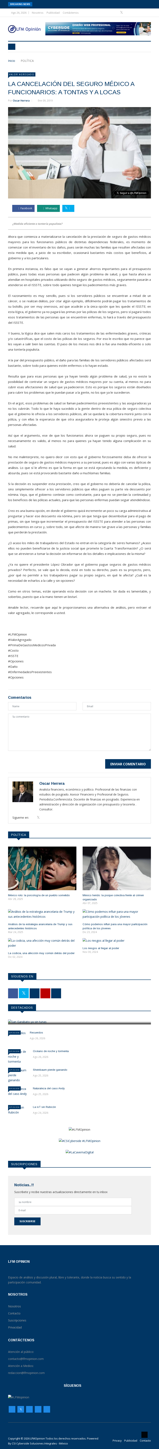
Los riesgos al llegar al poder (101, 948)
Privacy (117, 1440)
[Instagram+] (128, 12)
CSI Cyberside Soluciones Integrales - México (40, 1443)
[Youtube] (134, 12)
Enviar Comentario (128, 764)
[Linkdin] (140, 12)
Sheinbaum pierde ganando (50, 1069)
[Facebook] (115, 12)
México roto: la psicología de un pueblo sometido (39, 895)
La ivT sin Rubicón (44, 1107)
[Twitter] (122, 12)
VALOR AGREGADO (21, 74)
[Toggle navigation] (11, 47)
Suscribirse (27, 1221)
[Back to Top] (144, 1435)
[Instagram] (38, 1409)
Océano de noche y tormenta (51, 1051)
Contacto (145, 1440)
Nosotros (37, 12)
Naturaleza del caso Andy (49, 1088)
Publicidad (53, 12)
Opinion (14, 1032)
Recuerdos (36, 1032)
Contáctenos (71, 12)
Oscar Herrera (21, 100)
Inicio (11, 61)
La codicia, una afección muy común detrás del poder (41, 953)
